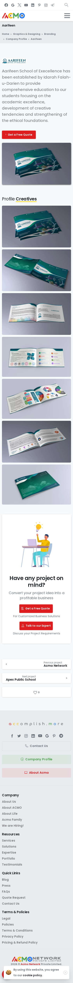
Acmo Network (30, 964)
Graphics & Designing (26, 34)
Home (5, 34)
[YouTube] (26, 5)
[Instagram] (46, 5)
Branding (50, 34)
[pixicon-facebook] (12, 736)
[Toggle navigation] (67, 15)
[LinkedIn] (32, 5)
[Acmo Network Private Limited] (36, 959)
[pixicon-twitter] (19, 736)
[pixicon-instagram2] (26, 736)
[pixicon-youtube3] (40, 736)
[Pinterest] (39, 5)
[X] (19, 5)
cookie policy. (33, 975)
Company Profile (16, 39)
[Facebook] (6, 5)
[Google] (13, 5)
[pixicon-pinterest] (54, 736)
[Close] (65, 972)
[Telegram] (52, 5)
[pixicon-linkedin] (33, 736)
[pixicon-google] (47, 736)
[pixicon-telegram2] (61, 736)
